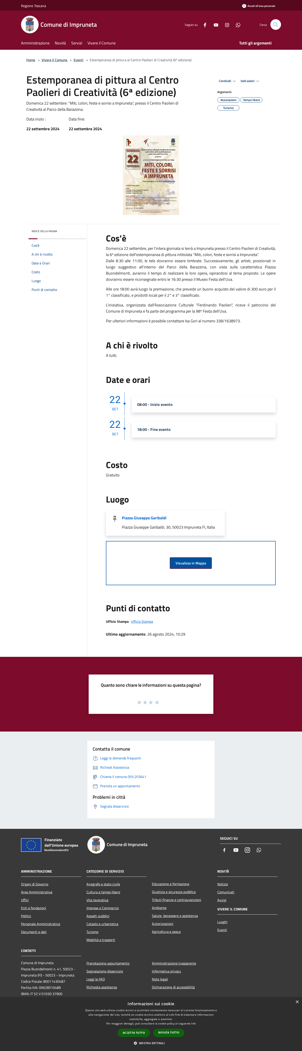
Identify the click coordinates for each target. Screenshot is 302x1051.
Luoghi (222, 922)
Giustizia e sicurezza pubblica (174, 891)
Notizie (222, 884)
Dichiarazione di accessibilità (173, 987)
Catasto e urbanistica (102, 924)
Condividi (225, 80)
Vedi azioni (248, 80)
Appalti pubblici (97, 916)
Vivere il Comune (55, 60)
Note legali (160, 979)
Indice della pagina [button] (44, 231)
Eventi (78, 60)
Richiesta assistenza (101, 987)
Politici (26, 916)
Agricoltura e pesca (166, 931)
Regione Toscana (33, 5)
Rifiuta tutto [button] (168, 1032)
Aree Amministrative (36, 892)
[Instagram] (225, 24)
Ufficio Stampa (142, 621)
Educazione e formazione (170, 884)
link (193, 1023)
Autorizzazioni (162, 923)
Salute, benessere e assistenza (175, 915)
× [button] (297, 1002)
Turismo (92, 931)
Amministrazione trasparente (174, 963)
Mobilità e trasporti (100, 939)
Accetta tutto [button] (134, 1033)
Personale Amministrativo (40, 924)
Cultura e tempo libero (103, 892)
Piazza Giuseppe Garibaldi (144, 518)
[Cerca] (275, 24)
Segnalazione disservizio (104, 971)
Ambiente (159, 907)
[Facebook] (203, 24)
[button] (151, 1043)
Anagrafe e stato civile (103, 884)
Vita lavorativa (97, 900)
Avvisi (221, 900)
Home (30, 60)
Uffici (25, 900)
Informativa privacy (166, 971)
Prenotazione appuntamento (107, 963)
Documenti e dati (34, 931)
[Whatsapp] (236, 24)
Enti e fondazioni (33, 908)
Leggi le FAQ (95, 979)
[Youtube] (214, 24)
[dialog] (151, 1024)
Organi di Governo (34, 884)
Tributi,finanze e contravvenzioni (176, 899)
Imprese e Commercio (102, 908)
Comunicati (225, 892)
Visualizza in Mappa (191, 563)
